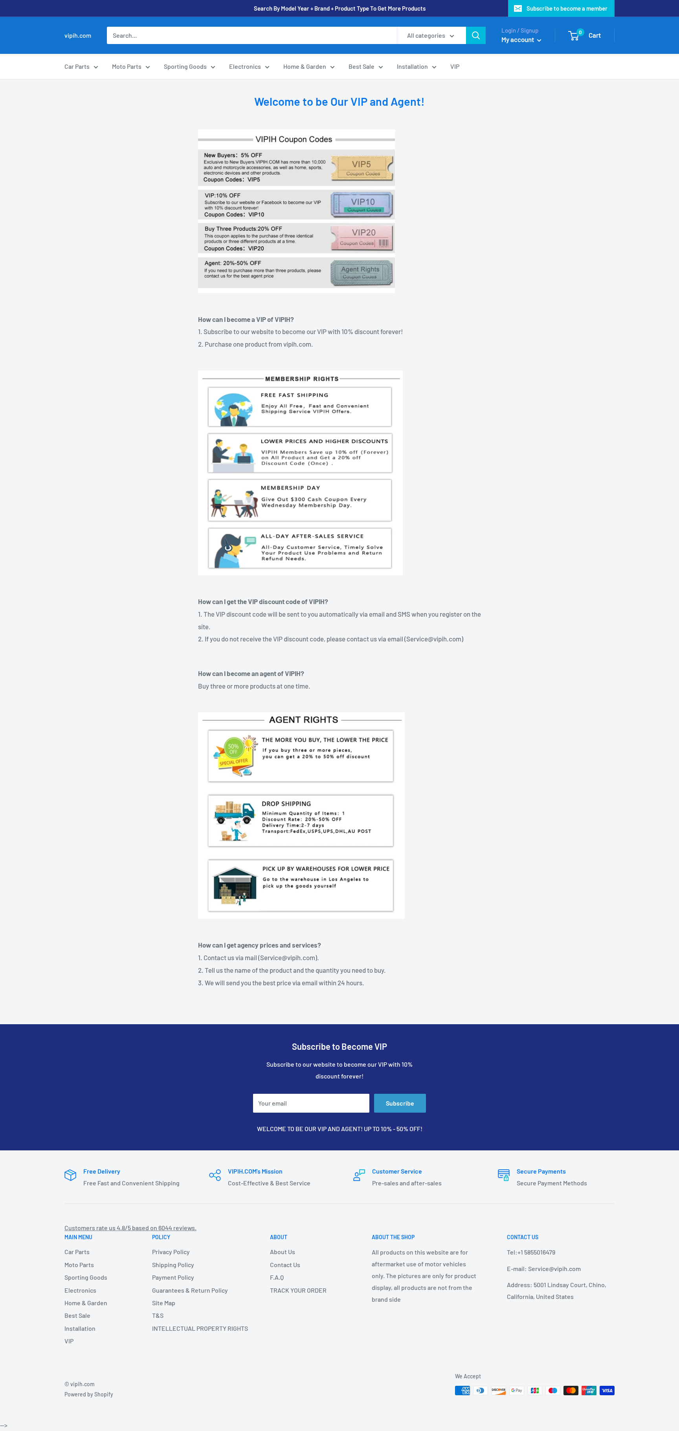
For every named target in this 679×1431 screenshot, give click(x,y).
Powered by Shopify (88, 1394)
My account (518, 39)
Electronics (245, 66)
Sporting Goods (185, 66)
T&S (157, 1315)
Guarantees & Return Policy (190, 1290)
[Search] (476, 35)
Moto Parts (126, 66)
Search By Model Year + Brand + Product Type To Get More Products (340, 8)
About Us (282, 1251)
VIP (454, 66)
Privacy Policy (171, 1251)
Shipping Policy (173, 1264)
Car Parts (77, 66)
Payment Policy (173, 1277)
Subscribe (400, 1103)
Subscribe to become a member (567, 8)
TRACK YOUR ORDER (298, 1290)
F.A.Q (277, 1277)
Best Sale (361, 66)
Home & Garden (304, 66)
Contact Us (285, 1264)
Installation (412, 66)
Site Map (163, 1302)
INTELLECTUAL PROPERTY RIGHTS (197, 1328)
